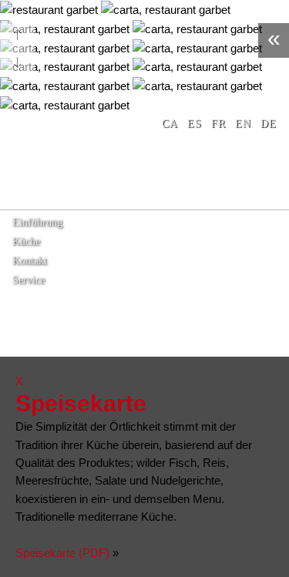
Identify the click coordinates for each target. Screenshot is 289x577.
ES (194, 123)
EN (243, 123)
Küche (26, 241)
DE (268, 123)
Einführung (37, 222)
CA (170, 123)
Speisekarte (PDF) (62, 552)
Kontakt (29, 261)
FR (218, 123)
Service (28, 280)
